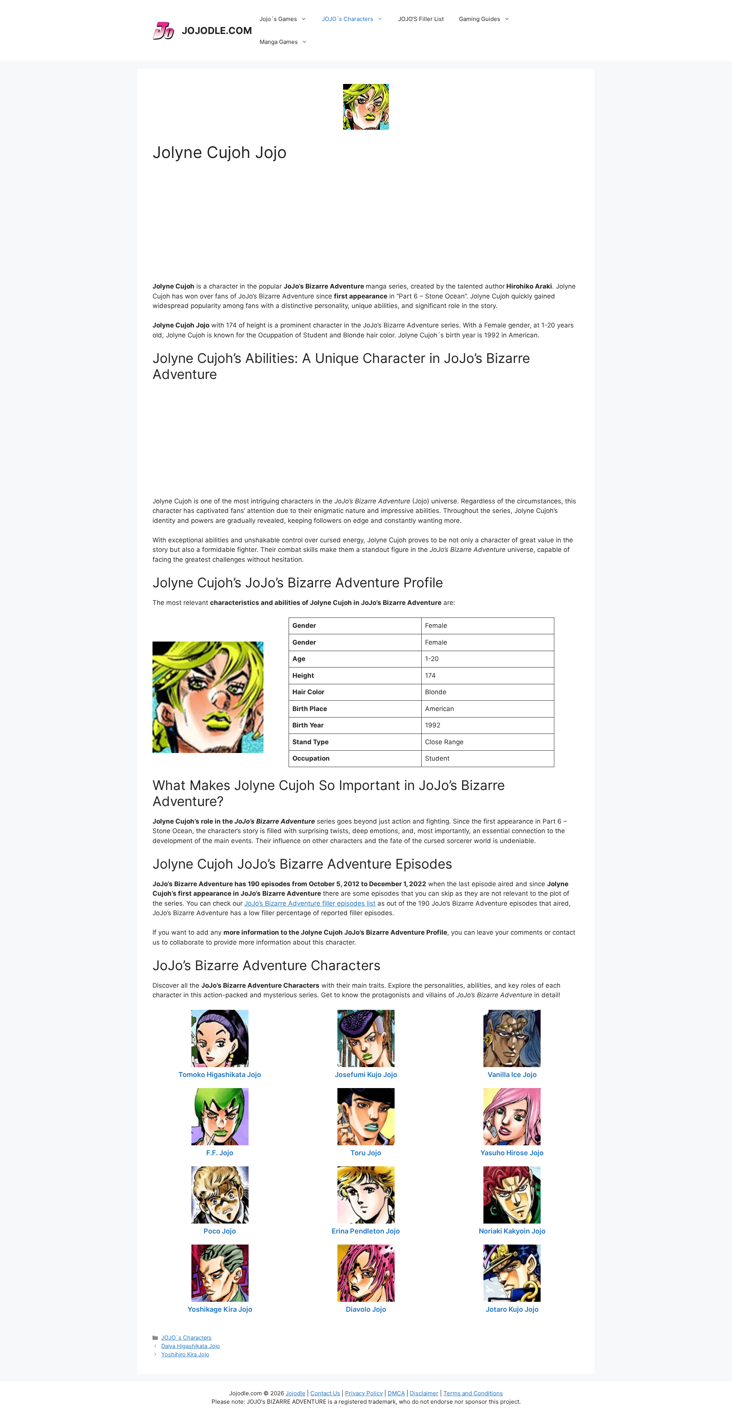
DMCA (396, 1393)
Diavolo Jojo (366, 1309)
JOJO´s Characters (347, 19)
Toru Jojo (365, 1153)
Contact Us (325, 1393)
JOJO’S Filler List (421, 19)
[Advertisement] (366, 215)
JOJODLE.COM (217, 30)
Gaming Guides (479, 19)
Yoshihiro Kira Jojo (185, 1354)
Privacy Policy (364, 1393)
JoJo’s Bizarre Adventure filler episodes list (310, 903)
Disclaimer (424, 1393)
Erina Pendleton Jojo (366, 1231)
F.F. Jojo (219, 1153)
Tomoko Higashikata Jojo (219, 1075)
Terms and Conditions (473, 1393)
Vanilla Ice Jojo (512, 1075)
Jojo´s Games (278, 19)
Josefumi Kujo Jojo (366, 1075)
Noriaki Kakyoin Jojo (512, 1231)
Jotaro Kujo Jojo (512, 1309)
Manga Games (279, 41)
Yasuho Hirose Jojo (512, 1153)
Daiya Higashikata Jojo (190, 1346)
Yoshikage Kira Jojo (220, 1309)
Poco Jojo (220, 1231)
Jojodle (295, 1393)
